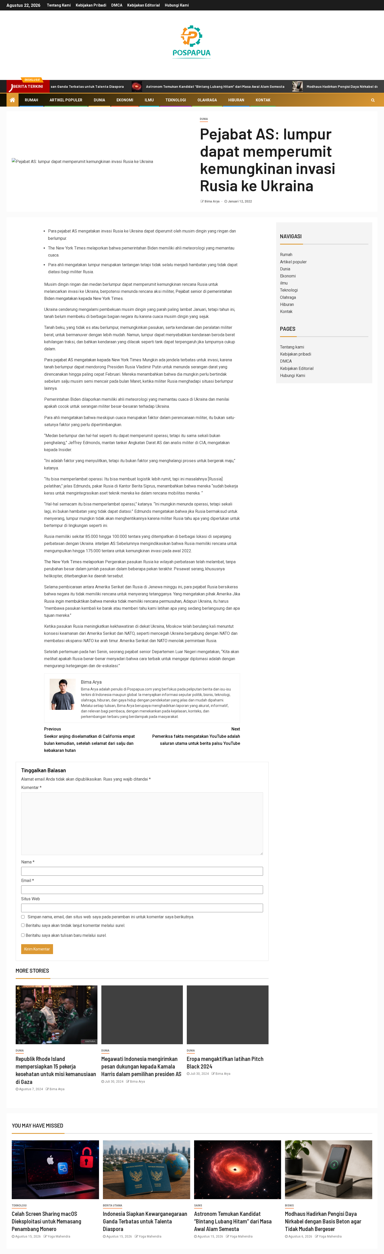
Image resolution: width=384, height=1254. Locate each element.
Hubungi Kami (177, 5)
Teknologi (175, 100)
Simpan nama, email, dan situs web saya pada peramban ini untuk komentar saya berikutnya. (111, 916)
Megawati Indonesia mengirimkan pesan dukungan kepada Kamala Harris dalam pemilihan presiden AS (141, 1066)
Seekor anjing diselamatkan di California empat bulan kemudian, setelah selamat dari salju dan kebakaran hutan (89, 740)
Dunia (99, 100)
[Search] (373, 100)
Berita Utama (112, 1205)
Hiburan (236, 100)
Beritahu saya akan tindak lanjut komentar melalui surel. (75, 925)
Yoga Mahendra (59, 1236)
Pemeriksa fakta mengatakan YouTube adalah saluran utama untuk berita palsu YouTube (196, 736)
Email (27, 880)
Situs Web (30, 898)
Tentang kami (59, 5)
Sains (198, 1205)
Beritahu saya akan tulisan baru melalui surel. (66, 935)
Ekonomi (125, 100)
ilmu (149, 100)
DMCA (116, 5)
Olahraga (207, 100)
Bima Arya (212, 201)
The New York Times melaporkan (74, 561)
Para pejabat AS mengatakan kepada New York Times (92, 359)
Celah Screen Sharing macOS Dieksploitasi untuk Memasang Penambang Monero (46, 1221)
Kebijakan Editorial (143, 5)
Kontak (263, 100)
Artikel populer (66, 100)
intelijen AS (105, 543)
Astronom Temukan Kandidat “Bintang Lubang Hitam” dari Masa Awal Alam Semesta (181, 86)
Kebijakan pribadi (91, 5)
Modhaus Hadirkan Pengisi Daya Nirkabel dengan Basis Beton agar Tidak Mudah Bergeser (323, 1221)
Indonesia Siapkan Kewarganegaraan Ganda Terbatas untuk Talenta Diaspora (145, 1221)
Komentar (31, 787)
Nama (27, 862)
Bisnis (289, 1205)
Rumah (31, 100)
